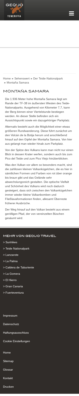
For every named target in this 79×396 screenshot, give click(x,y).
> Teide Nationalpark (16, 248)
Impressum (10, 315)
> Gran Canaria (13, 286)
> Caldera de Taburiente (18, 267)
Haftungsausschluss (16, 332)
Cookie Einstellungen (16, 341)
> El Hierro (10, 280)
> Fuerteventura (13, 292)
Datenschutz (11, 324)
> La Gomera (11, 273)
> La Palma (10, 261)
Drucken (8, 386)
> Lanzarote (10, 254)
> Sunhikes (10, 242)
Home (7, 352)
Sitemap (8, 361)
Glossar (8, 369)
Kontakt (8, 378)
